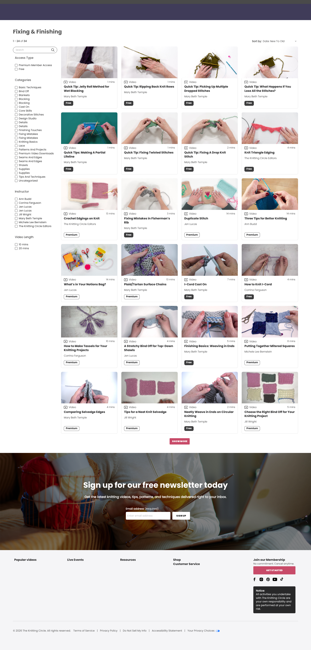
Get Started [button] (274, 570)
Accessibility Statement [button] (167, 631)
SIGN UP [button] (181, 515)
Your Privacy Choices (200, 631)
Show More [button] (179, 441)
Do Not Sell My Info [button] (135, 631)
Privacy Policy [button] (108, 631)
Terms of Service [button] (84, 631)
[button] (53, 50)
